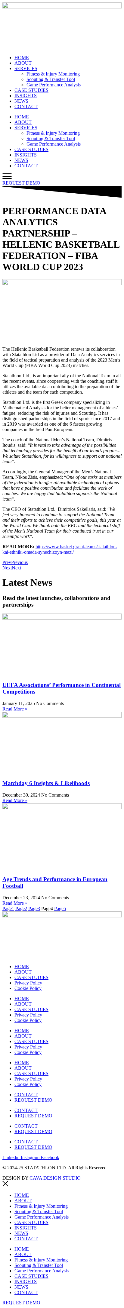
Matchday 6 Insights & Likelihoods (46, 783)
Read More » (14, 708)
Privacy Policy (28, 982)
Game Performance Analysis (53, 84)
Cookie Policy (28, 988)
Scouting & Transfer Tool (50, 79)
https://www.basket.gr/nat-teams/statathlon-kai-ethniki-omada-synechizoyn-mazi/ (59, 549)
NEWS (21, 101)
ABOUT (23, 63)
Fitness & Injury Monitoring (53, 73)
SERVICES (25, 68)
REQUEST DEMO (33, 1100)
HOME (21, 57)
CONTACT (26, 106)
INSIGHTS (25, 95)
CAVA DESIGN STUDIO (55, 1178)
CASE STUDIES (31, 90)
